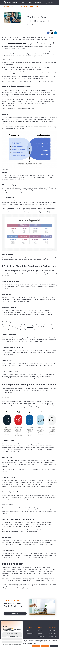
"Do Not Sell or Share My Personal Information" (26, 643)
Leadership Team (30, 633)
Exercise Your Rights (52, 633)
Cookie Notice (51, 634)
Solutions (24, 2)
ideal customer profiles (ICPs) (42, 204)
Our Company (38, 2)
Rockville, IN (40, 633)
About (28, 629)
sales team (5, 101)
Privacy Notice (51, 629)
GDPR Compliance (52, 630)
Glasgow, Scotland (41, 636)
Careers (28, 632)
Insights (6, 6)
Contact (50, 2)
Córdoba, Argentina (41, 634)
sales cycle (30, 327)
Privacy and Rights (52, 627)
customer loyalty (16, 48)
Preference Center (52, 632)
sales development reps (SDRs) (17, 43)
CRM (4, 497)
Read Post (15, 613)
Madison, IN (40, 632)
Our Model (28, 630)
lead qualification (50, 286)
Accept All (36, 645)
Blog (12, 6)
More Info (53, 645)
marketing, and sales (44, 522)
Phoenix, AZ (40, 630)
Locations (40, 627)
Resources (31, 2)
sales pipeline (49, 117)
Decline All (45, 645)
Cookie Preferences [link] (52, 636)
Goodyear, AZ (40, 629)
